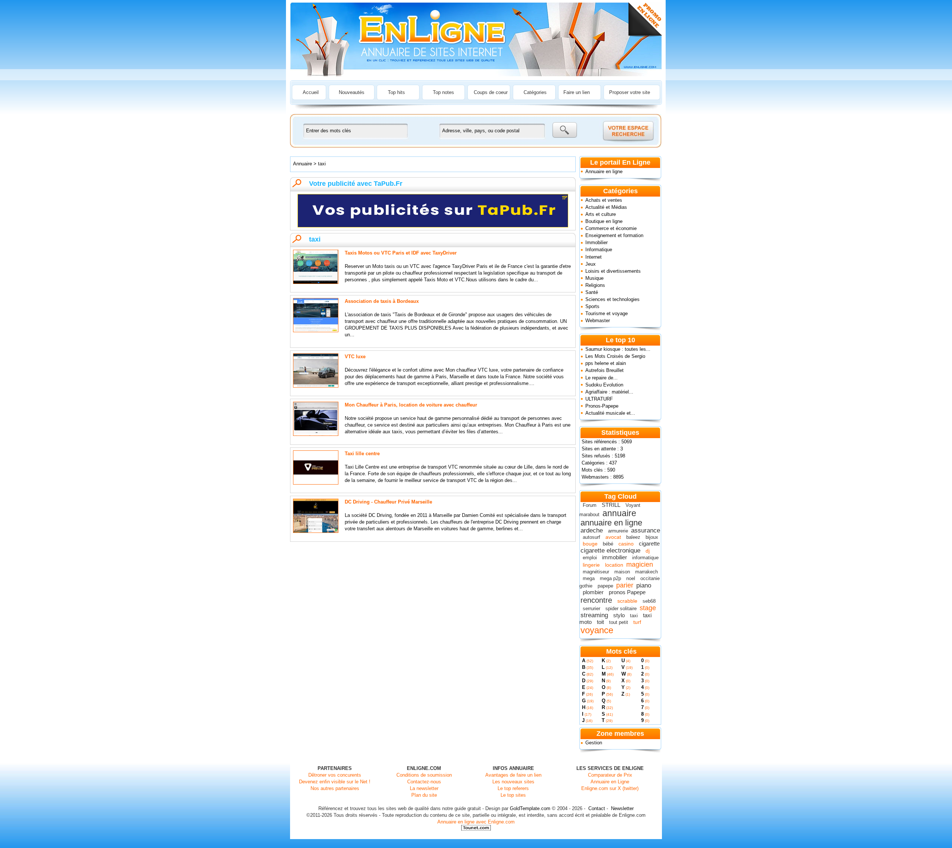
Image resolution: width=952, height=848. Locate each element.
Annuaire (302, 163)
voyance (596, 630)
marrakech (646, 571)
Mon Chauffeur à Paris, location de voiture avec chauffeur (411, 405)
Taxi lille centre (362, 453)
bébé (608, 544)
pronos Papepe (627, 592)
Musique (594, 278)
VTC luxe (355, 356)
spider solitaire (621, 608)
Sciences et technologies (612, 299)
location (614, 565)
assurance (645, 530)
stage (648, 608)
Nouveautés (351, 92)
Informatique (598, 249)
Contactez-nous (424, 781)
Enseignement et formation (614, 235)
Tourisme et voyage (606, 313)
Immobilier (596, 242)
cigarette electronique (610, 550)
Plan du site (424, 795)
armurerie (618, 531)
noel (630, 578)
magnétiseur (596, 571)
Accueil (311, 92)
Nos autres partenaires (335, 788)
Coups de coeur (491, 92)
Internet (593, 257)
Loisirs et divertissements (613, 271)
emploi (590, 557)
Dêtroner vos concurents (334, 775)
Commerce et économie (611, 228)
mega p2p (610, 578)
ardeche (591, 530)
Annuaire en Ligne (610, 781)
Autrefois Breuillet (604, 370)
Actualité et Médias (606, 207)
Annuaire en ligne (604, 171)
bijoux (652, 537)
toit (600, 622)
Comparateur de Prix (610, 775)
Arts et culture (600, 214)
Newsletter (622, 808)
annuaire (619, 513)
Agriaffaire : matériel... (609, 392)
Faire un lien (576, 92)
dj (648, 551)
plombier (593, 592)
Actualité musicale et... (610, 413)
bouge (590, 544)
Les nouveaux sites (513, 781)
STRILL (611, 505)
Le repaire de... (601, 378)
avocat (613, 537)
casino (626, 544)
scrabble (627, 601)
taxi (634, 615)
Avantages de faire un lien (513, 775)
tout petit (618, 622)
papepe (605, 586)
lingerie (591, 565)
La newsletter (424, 788)
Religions (595, 285)
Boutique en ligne (604, 221)
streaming (594, 615)
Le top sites (513, 795)
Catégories (535, 92)
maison (622, 571)
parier (624, 585)
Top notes (443, 92)
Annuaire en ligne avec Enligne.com (476, 822)
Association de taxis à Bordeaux (382, 301)
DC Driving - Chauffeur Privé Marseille (388, 502)
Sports (592, 306)
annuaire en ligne (611, 522)
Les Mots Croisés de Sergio (615, 356)
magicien (639, 564)
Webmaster (597, 320)
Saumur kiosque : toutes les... (617, 349)
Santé (591, 292)
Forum (589, 505)
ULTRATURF (599, 399)
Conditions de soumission (424, 775)
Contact (596, 808)
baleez (633, 537)
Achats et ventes (603, 200)
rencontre (596, 600)
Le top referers (513, 788)
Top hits (396, 92)
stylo (619, 615)
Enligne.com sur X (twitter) (610, 788)
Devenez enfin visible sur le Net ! (334, 781)
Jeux (590, 264)
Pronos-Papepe (601, 406)
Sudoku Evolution (604, 385)
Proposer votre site (629, 92)
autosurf (591, 537)
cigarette (649, 543)
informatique (645, 557)
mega (589, 578)
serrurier (591, 608)
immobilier (614, 557)
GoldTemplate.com (530, 808)
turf (637, 622)
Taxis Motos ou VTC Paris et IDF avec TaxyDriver (401, 253)
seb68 (649, 601)
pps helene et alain (605, 363)
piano (643, 585)
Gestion (593, 742)
